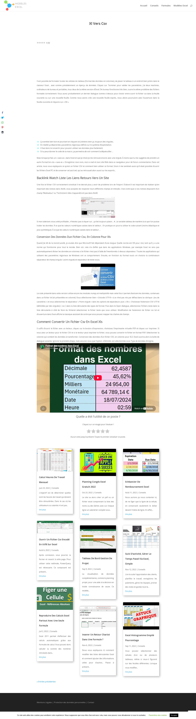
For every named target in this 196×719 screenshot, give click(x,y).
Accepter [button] (174, 715)
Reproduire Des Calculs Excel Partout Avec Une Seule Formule (54, 620)
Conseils (154, 6)
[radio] (89, 431)
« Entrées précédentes (46, 681)
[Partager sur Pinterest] (2, 127)
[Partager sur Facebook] (2, 112)
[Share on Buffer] (2, 132)
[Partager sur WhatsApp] (2, 122)
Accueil (143, 6)
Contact (91, 702)
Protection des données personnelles (70, 702)
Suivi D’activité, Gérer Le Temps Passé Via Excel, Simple (138, 558)
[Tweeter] (2, 117)
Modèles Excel (181, 6)
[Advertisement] (98, 62)
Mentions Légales (44, 702)
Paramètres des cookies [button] (158, 715)
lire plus (42, 509)
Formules (166, 6)
